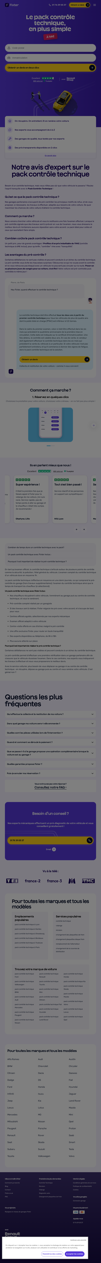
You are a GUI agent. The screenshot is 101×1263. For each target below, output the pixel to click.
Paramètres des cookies (52, 1254)
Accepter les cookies (74, 1254)
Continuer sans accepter (78, 1240)
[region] (45, 1248)
